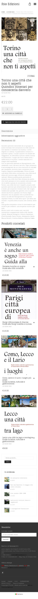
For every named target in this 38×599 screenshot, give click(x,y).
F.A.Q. (16, 581)
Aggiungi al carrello (13, 113)
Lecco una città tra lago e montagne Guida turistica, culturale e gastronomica (17, 439)
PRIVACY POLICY (6, 583)
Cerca (8, 462)
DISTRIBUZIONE (24, 581)
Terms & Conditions (18, 583)
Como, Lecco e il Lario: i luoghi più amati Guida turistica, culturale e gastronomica (16, 380)
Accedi (3, 581)
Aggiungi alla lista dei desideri (15, 122)
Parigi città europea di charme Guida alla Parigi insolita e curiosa (17, 323)
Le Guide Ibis (10, 12)
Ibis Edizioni (10, 4)
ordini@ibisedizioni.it (18, 555)
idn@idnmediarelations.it (17, 567)
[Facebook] (2, 573)
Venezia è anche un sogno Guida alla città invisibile (13, 267)
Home (3, 12)
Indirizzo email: (6, 531)
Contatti (10, 581)
